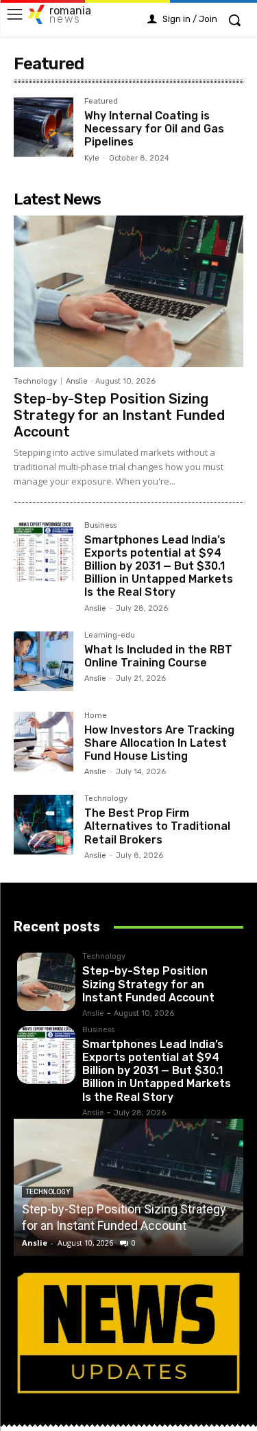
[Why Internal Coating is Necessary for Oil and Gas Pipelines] (43, 127)
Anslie (77, 381)
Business (100, 526)
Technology (35, 381)
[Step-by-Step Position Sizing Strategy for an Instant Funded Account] (128, 291)
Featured (101, 101)
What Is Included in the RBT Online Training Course (158, 656)
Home (95, 716)
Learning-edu (109, 635)
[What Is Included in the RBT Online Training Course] (43, 661)
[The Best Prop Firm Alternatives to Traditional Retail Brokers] (43, 824)
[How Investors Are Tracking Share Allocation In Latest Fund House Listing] (43, 741)
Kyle (91, 158)
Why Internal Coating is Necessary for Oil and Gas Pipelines (154, 128)
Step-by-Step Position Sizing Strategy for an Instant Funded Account (119, 415)
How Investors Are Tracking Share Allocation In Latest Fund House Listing (159, 743)
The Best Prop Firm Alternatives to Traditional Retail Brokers (157, 826)
